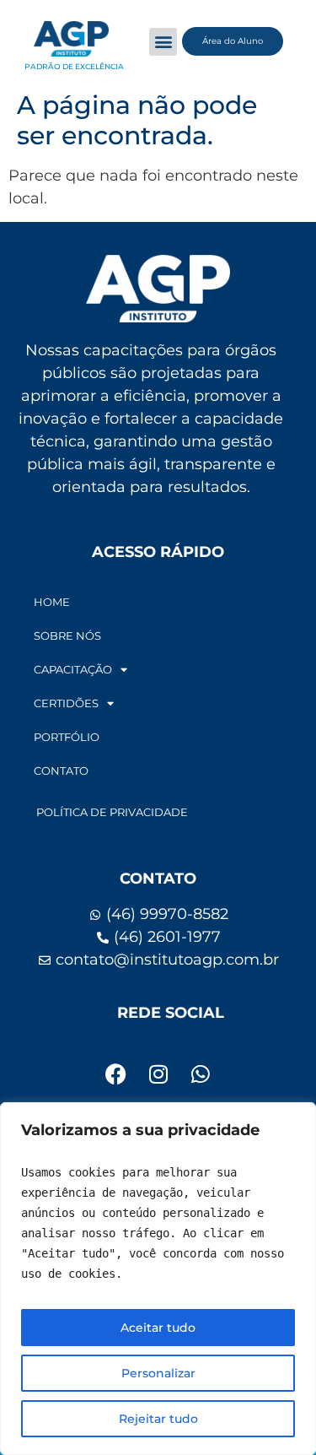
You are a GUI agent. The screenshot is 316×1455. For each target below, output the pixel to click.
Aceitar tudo (158, 1327)
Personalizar (158, 1373)
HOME (52, 602)
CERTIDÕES (66, 703)
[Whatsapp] (200, 1073)
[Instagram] (158, 1073)
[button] (163, 42)
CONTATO (61, 770)
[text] (158, 1223)
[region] (158, 1278)
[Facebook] (116, 1073)
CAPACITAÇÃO (73, 669)
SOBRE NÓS (67, 635)
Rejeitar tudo (158, 1418)
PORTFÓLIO (66, 737)
